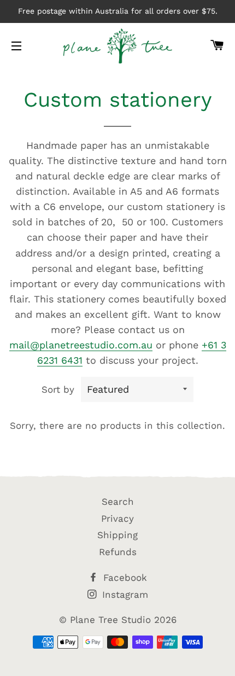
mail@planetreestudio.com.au (80, 345)
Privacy (117, 518)
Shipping (117, 534)
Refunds (118, 551)
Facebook (123, 577)
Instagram (123, 594)
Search (118, 501)
